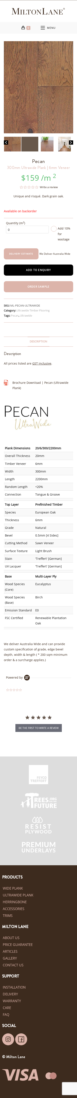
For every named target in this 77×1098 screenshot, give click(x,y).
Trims (8, 915)
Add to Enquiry (38, 270)
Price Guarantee (18, 944)
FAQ (6, 1014)
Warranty (12, 1001)
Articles (10, 951)
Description (38, 341)
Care (7, 1007)
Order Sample (38, 286)
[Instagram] (8, 1039)
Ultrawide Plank (18, 895)
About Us (11, 937)
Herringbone (15, 902)
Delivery (10, 994)
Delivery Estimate (21, 253)
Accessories (13, 908)
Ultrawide (26, 315)
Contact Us (13, 965)
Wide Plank (13, 888)
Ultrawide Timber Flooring (33, 310)
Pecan (15, 315)
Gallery (10, 958)
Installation (14, 987)
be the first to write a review (39, 728)
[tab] (38, 341)
